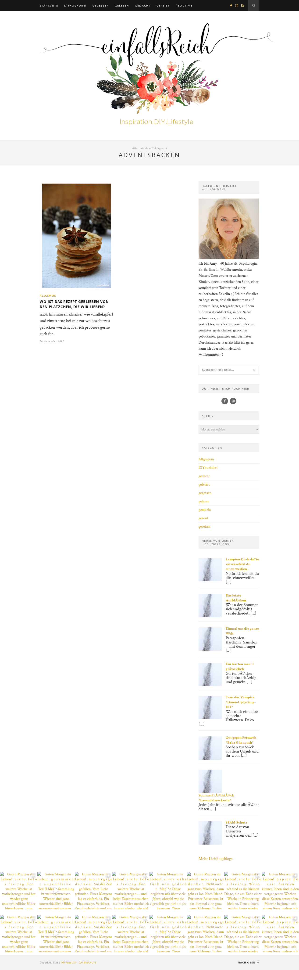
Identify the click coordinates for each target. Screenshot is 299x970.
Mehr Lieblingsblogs (215, 858)
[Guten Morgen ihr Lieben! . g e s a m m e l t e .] (56, 890)
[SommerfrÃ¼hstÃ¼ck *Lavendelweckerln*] (210, 791)
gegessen (101, 5)
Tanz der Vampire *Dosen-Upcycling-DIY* (241, 702)
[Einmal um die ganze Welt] (210, 649)
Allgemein (48, 295)
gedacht (204, 476)
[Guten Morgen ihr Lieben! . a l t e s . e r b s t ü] (168, 890)
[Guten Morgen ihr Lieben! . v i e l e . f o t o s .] (18, 890)
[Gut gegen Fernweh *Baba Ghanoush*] (210, 758)
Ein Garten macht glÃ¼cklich (240, 667)
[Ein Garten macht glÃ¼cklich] (210, 685)
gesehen (204, 526)
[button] (10, 959)
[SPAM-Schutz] (210, 843)
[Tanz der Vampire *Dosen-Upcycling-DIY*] (210, 718)
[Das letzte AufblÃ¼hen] (210, 616)
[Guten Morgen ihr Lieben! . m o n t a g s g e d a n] (93, 890)
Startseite (49, 5)
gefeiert (204, 484)
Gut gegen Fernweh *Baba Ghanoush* (241, 740)
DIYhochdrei (75, 5)
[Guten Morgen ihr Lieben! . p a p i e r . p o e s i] (280, 890)
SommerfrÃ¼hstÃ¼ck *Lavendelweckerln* (216, 798)
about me (184, 5)
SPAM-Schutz (236, 822)
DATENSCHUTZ (87, 962)
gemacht (142, 5)
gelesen (122, 5)
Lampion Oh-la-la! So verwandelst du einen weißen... (242, 564)
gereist (163, 5)
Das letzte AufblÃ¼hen (236, 598)
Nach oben (247, 962)
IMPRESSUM (68, 962)
